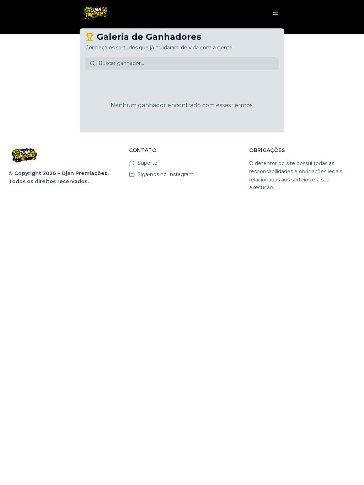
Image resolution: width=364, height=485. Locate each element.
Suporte (147, 163)
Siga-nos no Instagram (166, 174)
